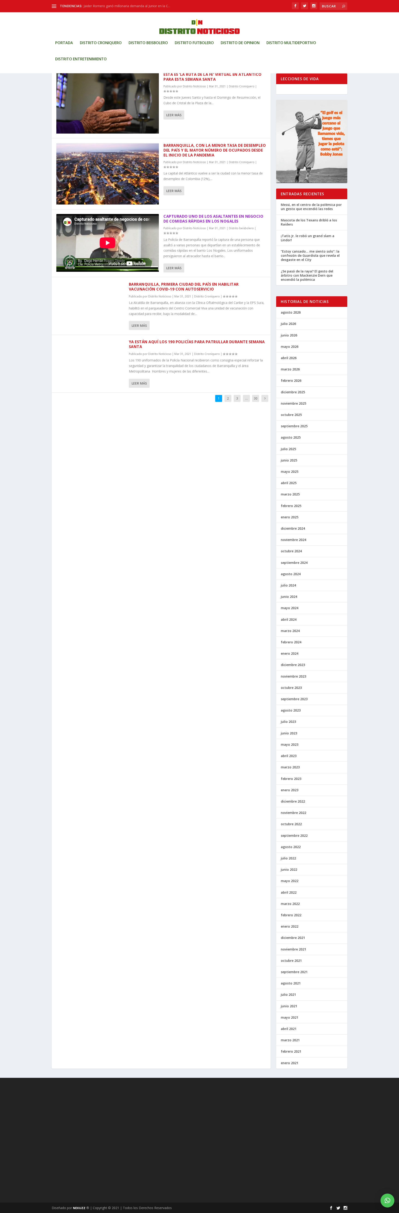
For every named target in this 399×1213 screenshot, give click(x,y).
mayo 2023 (289, 744)
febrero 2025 (291, 506)
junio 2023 (289, 733)
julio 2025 (288, 449)
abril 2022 (288, 892)
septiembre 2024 (294, 562)
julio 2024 (288, 585)
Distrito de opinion (240, 43)
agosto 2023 (291, 710)
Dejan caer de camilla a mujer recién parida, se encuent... (126, 6)
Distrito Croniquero (101, 43)
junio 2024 (289, 596)
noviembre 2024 (293, 540)
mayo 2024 (289, 608)
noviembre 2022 (293, 812)
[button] (387, 1200)
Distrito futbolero (194, 43)
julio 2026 (288, 323)
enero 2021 (289, 1063)
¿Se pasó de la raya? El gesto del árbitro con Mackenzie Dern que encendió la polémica (307, 275)
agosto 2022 (291, 847)
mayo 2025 (289, 471)
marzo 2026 (290, 369)
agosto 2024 (291, 574)
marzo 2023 (290, 767)
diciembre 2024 (293, 528)
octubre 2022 (291, 824)
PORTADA (64, 43)
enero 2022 (289, 926)
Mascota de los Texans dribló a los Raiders (309, 222)
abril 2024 (288, 619)
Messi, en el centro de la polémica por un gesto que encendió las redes (311, 206)
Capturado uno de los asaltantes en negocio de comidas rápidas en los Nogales (213, 219)
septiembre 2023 (294, 699)
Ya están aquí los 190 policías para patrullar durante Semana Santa (197, 344)
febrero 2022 (291, 915)
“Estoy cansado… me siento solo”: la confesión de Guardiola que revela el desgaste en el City (310, 255)
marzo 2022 (290, 903)
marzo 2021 (290, 1040)
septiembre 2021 (294, 972)
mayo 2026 (289, 346)
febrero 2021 (291, 1051)
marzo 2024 (290, 631)
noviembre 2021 (293, 949)
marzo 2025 (290, 494)
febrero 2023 (291, 778)
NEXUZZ (79, 1208)
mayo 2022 (289, 881)
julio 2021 (288, 994)
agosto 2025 (291, 437)
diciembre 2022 (293, 801)
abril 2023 (288, 756)
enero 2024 (289, 653)
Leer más (173, 115)
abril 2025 (288, 483)
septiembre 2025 (294, 426)
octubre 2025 (291, 414)
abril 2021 (288, 1029)
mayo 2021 (289, 1017)
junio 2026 (289, 335)
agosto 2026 (291, 312)
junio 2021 (289, 1006)
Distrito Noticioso (194, 86)
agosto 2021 (291, 983)
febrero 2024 (291, 642)
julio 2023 (288, 721)
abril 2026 (288, 358)
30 (255, 398)
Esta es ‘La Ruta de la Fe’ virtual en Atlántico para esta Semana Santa (212, 77)
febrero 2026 (291, 380)
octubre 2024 (291, 551)
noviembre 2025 (293, 403)
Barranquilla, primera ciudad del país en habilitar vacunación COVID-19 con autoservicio (184, 287)
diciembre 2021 (293, 937)
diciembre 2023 (293, 665)
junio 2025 (289, 460)
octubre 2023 (291, 687)
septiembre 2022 (294, 835)
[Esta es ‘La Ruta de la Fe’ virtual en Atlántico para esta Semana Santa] (107, 103)
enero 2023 (289, 790)
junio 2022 (289, 869)
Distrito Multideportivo (291, 43)
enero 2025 (289, 517)
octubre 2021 (291, 960)
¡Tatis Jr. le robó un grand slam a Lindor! (307, 238)
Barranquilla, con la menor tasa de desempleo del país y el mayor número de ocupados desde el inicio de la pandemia (214, 150)
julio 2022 (288, 858)
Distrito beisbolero (148, 43)
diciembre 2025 (293, 392)
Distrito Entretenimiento (81, 59)
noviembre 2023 (293, 676)
